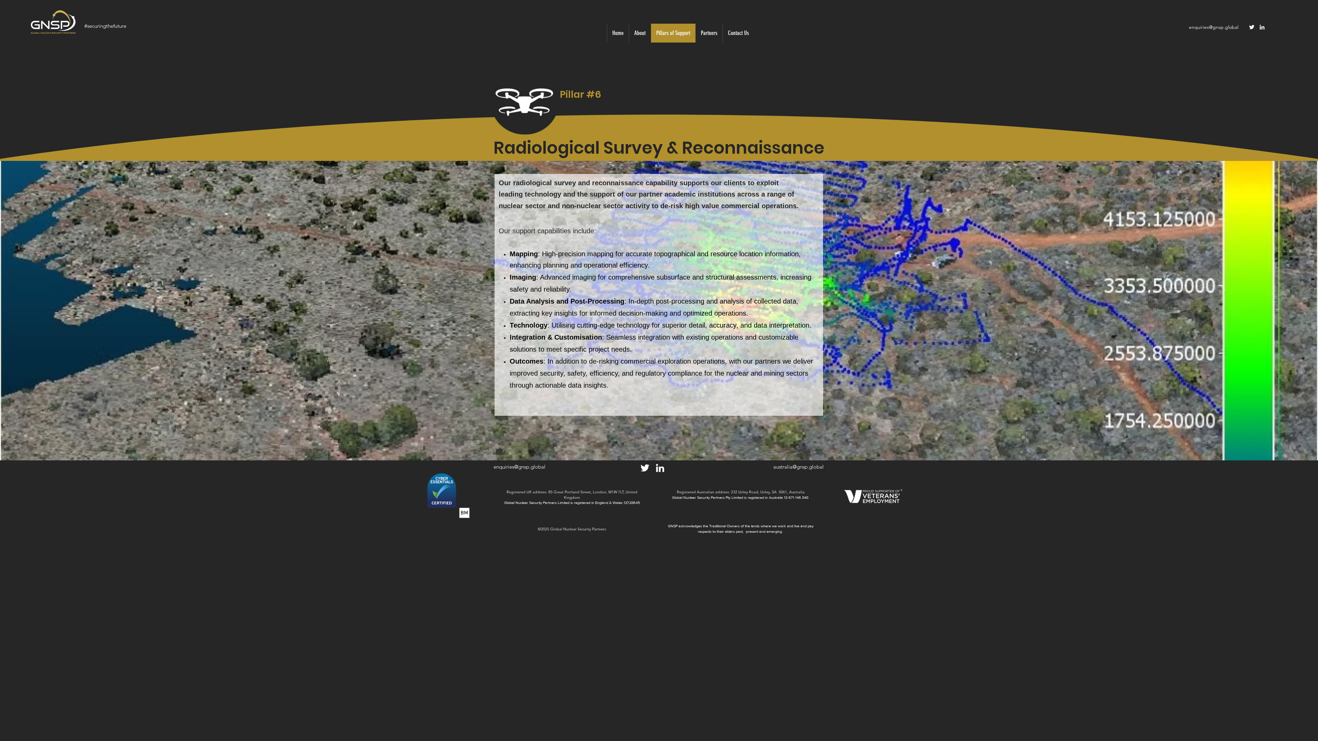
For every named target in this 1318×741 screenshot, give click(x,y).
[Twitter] (1251, 27)
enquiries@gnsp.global (1213, 27)
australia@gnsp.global (798, 466)
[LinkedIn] (1262, 27)
